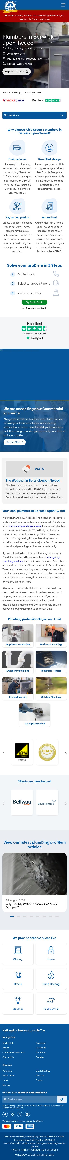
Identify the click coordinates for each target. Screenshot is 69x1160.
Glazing (6, 1085)
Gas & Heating (43, 1071)
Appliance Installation (18, 644)
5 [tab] (37, 916)
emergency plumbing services (25, 526)
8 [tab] (57, 916)
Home (4, 93)
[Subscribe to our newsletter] (62, 1099)
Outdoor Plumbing (51, 697)
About (5, 1048)
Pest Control (8, 1075)
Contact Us (8, 1057)
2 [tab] (18, 916)
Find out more (13, 442)
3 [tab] (24, 916)
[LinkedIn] (27, 1114)
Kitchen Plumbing (18, 697)
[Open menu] (63, 5)
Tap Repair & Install (34, 723)
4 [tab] (31, 916)
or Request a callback (34, 308)
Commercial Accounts (13, 1052)
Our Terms (41, 1052)
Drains (39, 1080)
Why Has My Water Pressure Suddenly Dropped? (31, 905)
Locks (5, 1080)
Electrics (40, 1075)
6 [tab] (44, 916)
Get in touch (36, 302)
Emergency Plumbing (17, 670)
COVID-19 (41, 1048)
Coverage (40, 1043)
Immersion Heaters (51, 670)
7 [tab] (50, 916)
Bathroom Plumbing (51, 644)
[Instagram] (12, 1114)
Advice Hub (7, 1043)
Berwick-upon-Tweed (32, 93)
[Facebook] (5, 1114)
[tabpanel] (34, 882)
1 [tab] (12, 916)
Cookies (40, 1057)
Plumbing (16, 93)
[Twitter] (19, 1114)
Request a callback (14, 71)
